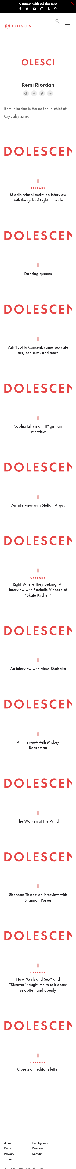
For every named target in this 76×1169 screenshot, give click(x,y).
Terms (8, 1159)
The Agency (40, 1143)
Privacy (9, 1154)
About (8, 1143)
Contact (37, 1154)
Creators (37, 1148)
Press (7, 1148)
